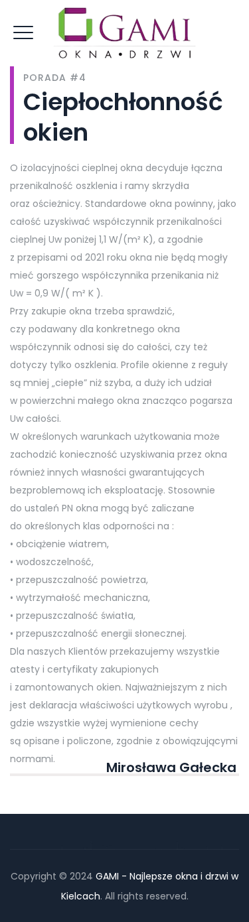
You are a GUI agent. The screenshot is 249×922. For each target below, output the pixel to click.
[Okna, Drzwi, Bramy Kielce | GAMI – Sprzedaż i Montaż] (124, 36)
